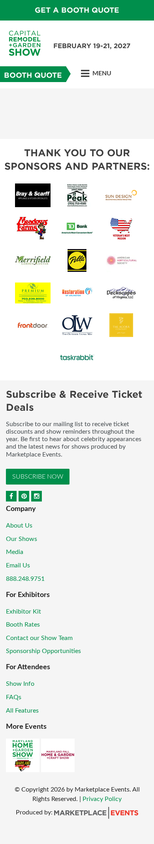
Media (14, 552)
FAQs (13, 697)
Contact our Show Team (39, 638)
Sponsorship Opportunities (43, 651)
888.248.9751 (25, 579)
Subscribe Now (37, 476)
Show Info (20, 684)
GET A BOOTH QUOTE (77, 10)
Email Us (18, 565)
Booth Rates (23, 624)
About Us (19, 525)
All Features (22, 710)
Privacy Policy (102, 799)
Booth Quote (33, 75)
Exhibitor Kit (23, 611)
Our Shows (21, 539)
